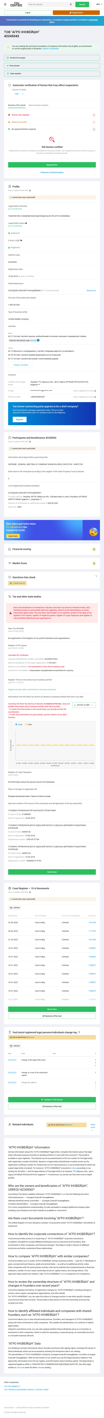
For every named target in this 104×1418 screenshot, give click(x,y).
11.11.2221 (12, 1060)
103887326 (93, 991)
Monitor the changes (17, 58)
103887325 (93, 974)
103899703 (93, 948)
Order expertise (15, 74)
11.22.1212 (12, 1082)
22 (41, 499)
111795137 (93, 931)
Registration (77, 13)
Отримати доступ (19, 583)
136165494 (93, 922)
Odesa (74, 1168)
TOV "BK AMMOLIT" (12, 1386)
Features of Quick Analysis (52, 172)
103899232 (93, 957)
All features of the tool (52, 1016)
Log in (27, 13)
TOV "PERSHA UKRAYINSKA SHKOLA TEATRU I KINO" (26, 1390)
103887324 (93, 982)
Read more (91, 290)
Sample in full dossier (53, 1100)
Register (19, 419)
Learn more (13, 536)
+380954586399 (37, 397)
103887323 (93, 965)
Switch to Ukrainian (51, 49)
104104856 (93, 940)
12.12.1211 (12, 1073)
